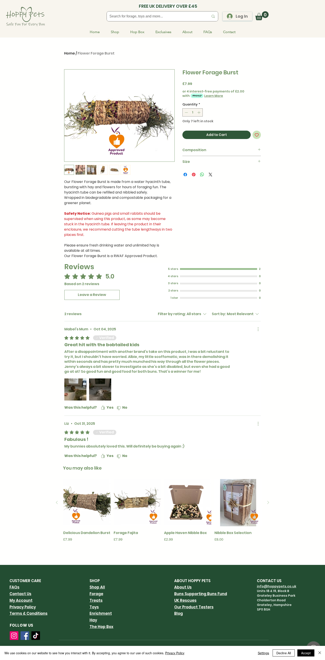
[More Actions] (258, 329)
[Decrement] (186, 112)
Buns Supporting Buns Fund (200, 593)
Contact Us (20, 593)
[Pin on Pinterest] (193, 174)
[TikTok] (35, 635)
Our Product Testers (194, 607)
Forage (96, 593)
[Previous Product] (56, 502)
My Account (21, 600)
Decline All (283, 653)
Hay (93, 620)
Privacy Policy (23, 607)
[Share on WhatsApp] (202, 174)
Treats (96, 600)
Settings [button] (263, 653)
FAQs (14, 587)
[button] (262, 15)
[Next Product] (268, 502)
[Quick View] (87, 502)
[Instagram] (14, 635)
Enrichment (101, 613)
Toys (94, 607)
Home (69, 53)
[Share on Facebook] (185, 174)
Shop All (97, 587)
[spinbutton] (193, 112)
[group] (162, 514)
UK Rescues (185, 600)
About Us (183, 587)
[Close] (319, 652)
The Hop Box (101, 626)
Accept (306, 653)
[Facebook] (25, 635)
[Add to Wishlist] (256, 135)
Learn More (213, 96)
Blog (178, 613)
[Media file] (75, 389)
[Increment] (199, 112)
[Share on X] (210, 174)
